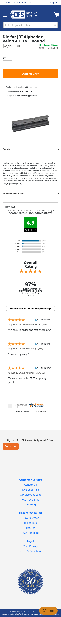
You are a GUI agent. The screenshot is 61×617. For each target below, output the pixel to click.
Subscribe (10, 446)
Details (7, 149)
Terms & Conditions (30, 551)
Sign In (54, 2)
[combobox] (30, 25)
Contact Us (30, 484)
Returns (30, 527)
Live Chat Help (30, 489)
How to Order (31, 517)
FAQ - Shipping (30, 532)
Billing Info (30, 522)
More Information (13, 193)
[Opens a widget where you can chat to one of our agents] (48, 611)
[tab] (30, 149)
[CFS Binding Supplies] (23, 14)
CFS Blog (30, 504)
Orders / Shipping (30, 513)
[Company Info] (30, 577)
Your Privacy (30, 546)
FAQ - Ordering (30, 499)
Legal (30, 541)
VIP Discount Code (30, 494)
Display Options (22, 412)
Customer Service (30, 479)
